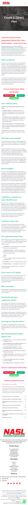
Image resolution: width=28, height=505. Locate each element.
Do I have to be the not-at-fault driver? (10, 396)
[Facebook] (8, 483)
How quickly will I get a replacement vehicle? (11, 399)
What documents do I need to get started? (11, 405)
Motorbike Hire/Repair (14, 455)
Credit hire (4, 63)
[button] (14, 384)
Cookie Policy (14, 471)
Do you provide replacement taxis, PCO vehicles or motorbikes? (13, 414)
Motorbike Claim (14, 453)
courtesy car (5, 203)
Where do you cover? (6, 417)
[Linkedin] (17, 483)
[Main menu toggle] (25, 3)
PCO (4, 256)
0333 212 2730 (5, 478)
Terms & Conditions (14, 469)
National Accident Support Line (13, 49)
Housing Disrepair (14, 452)
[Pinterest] (20, 483)
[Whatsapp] (24, 501)
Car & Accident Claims (14, 449)
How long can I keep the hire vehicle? (10, 407)
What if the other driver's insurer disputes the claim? (12, 411)
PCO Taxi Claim (14, 456)
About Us (14, 462)
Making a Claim (14, 450)
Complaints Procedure (14, 466)
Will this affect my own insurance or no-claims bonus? (12, 402)
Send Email (4, 480)
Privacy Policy (14, 468)
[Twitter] (11, 483)
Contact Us (14, 465)
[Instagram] (14, 483)
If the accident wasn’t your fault (9, 213)
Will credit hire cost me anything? (9, 384)
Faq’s (14, 463)
